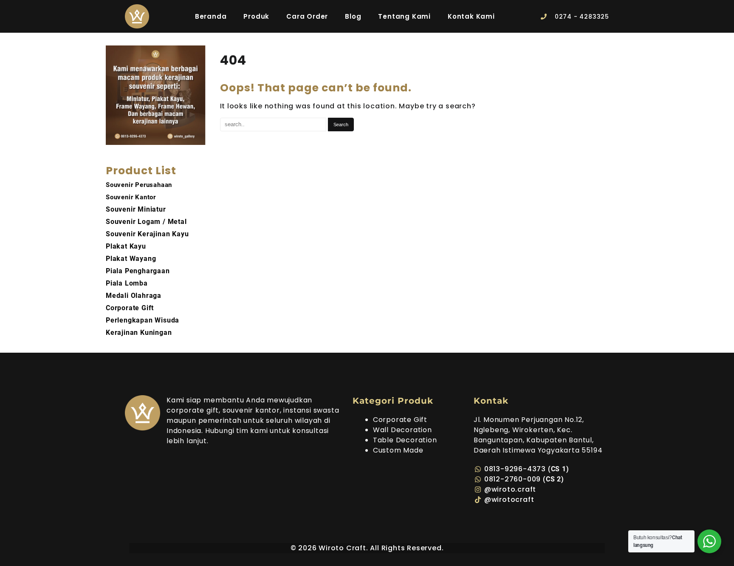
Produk (256, 16)
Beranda (211, 16)
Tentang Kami (404, 16)
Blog (353, 16)
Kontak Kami (471, 16)
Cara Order (307, 16)
